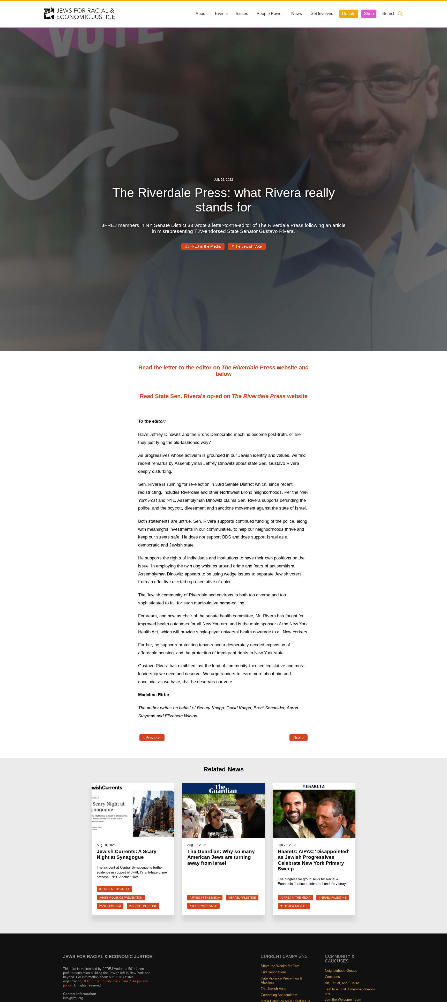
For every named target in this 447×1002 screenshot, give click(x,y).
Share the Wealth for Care (280, 966)
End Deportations (274, 972)
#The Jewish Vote (247, 246)
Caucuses (332, 977)
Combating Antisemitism (279, 995)
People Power (270, 13)
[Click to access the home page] (79, 13)
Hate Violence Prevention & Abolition (281, 980)
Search (389, 13)
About (201, 13)
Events (221, 13)
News (296, 13)
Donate (348, 13)
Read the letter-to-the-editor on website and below (223, 370)
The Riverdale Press (259, 396)
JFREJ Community (97, 981)
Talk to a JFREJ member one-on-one (350, 991)
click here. (121, 981)
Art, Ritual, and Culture (342, 983)
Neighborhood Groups (341, 971)
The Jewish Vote (273, 989)
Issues (242, 13)
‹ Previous (152, 737)
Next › (298, 737)
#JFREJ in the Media (203, 246)
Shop (369, 13)
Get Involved (321, 13)
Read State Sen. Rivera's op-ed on (186, 396)
